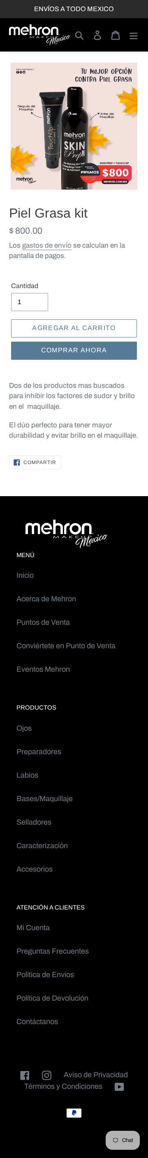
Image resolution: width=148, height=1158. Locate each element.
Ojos (24, 728)
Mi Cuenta (33, 928)
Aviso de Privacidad (96, 1075)
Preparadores (38, 752)
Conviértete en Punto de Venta (66, 646)
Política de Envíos (45, 974)
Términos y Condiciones (63, 1086)
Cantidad (24, 285)
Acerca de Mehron (46, 599)
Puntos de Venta (43, 622)
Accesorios (34, 869)
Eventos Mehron (43, 669)
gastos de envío (47, 245)
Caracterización (42, 846)
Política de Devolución (52, 998)
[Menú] (134, 35)
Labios (27, 775)
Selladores (33, 822)
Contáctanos (37, 1021)
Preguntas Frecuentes (52, 951)
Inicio (25, 575)
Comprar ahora (74, 350)
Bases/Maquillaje (44, 799)
